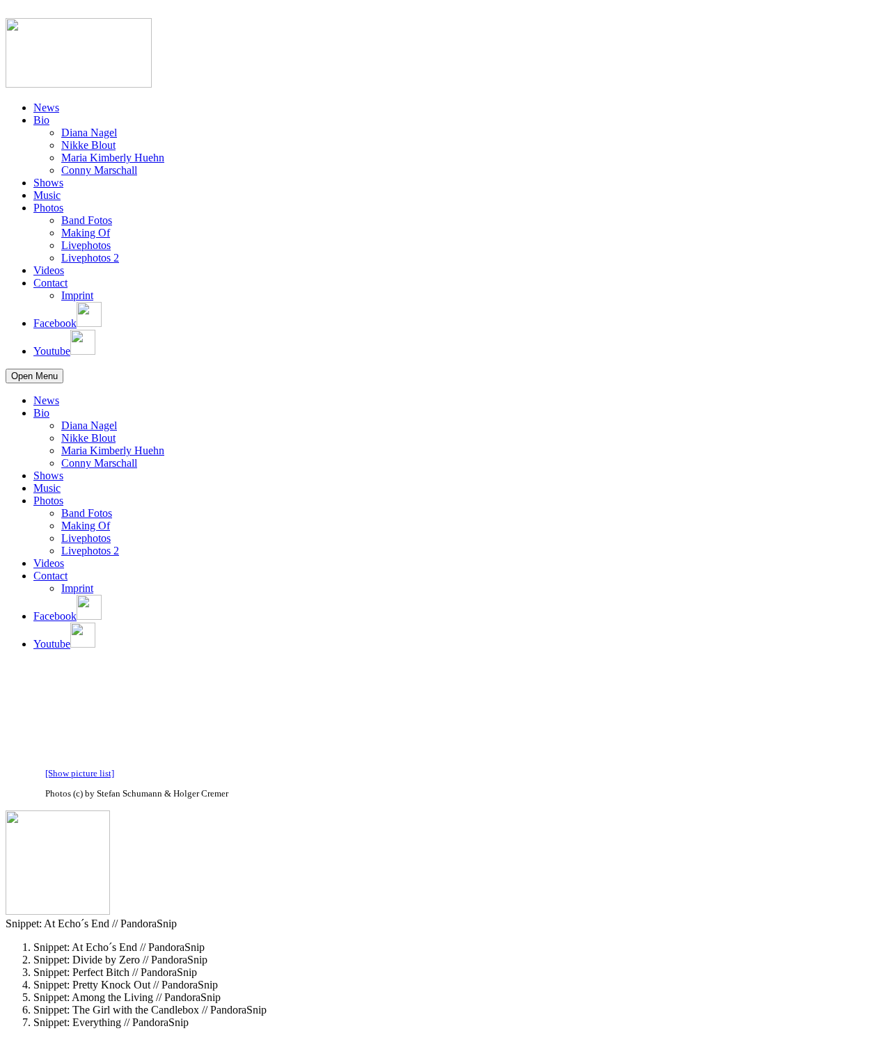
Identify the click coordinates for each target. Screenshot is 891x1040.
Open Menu (34, 376)
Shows (48, 183)
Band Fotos (86, 220)
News (46, 107)
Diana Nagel (89, 132)
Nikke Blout (88, 145)
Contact (50, 283)
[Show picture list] (79, 773)
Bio (41, 120)
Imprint (77, 295)
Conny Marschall (99, 170)
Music (47, 195)
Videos (48, 270)
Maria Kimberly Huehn (112, 157)
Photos (48, 208)
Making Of (85, 233)
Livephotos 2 (90, 258)
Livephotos (86, 245)
